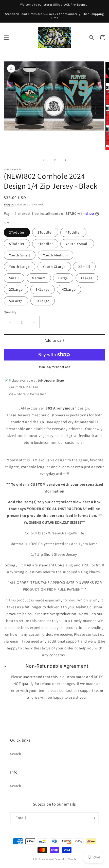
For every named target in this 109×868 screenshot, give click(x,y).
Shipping (9, 204)
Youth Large (19, 266)
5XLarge (16, 301)
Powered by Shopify (65, 859)
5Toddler (17, 243)
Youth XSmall (77, 243)
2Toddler (17, 232)
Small (14, 278)
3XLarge (42, 289)
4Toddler (73, 232)
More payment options (54, 367)
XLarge (87, 278)
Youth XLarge (54, 266)
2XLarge (16, 289)
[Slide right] (65, 160)
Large (63, 278)
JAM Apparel (48, 859)
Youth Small (19, 255)
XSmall (84, 266)
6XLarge (42, 301)
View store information (27, 394)
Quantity (10, 312)
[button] (6, 37)
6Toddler (45, 243)
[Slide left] (43, 160)
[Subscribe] (93, 818)
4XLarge (69, 289)
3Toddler (45, 232)
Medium (39, 278)
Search (15, 753)
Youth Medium (55, 255)
